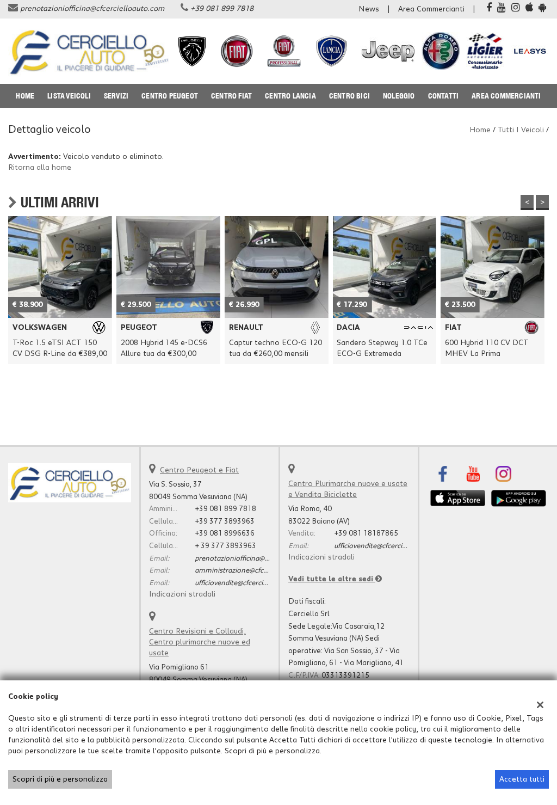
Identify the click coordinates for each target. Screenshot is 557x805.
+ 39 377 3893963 (225, 546)
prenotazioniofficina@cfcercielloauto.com (92, 9)
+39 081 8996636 (225, 533)
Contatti (443, 95)
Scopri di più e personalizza (60, 779)
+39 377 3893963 (225, 521)
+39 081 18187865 (366, 533)
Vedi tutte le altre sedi (331, 579)
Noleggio (399, 95)
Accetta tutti (521, 779)
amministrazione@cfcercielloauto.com (256, 570)
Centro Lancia (290, 95)
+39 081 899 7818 (221, 9)
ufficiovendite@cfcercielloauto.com (250, 583)
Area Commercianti (431, 9)
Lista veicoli (69, 95)
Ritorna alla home (39, 167)
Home (25, 95)
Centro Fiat (231, 95)
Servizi (116, 95)
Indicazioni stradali (182, 594)
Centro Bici (349, 95)
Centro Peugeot (169, 95)
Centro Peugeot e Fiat (199, 470)
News (368, 9)
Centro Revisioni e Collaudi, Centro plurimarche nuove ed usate (199, 642)
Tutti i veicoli (521, 130)
